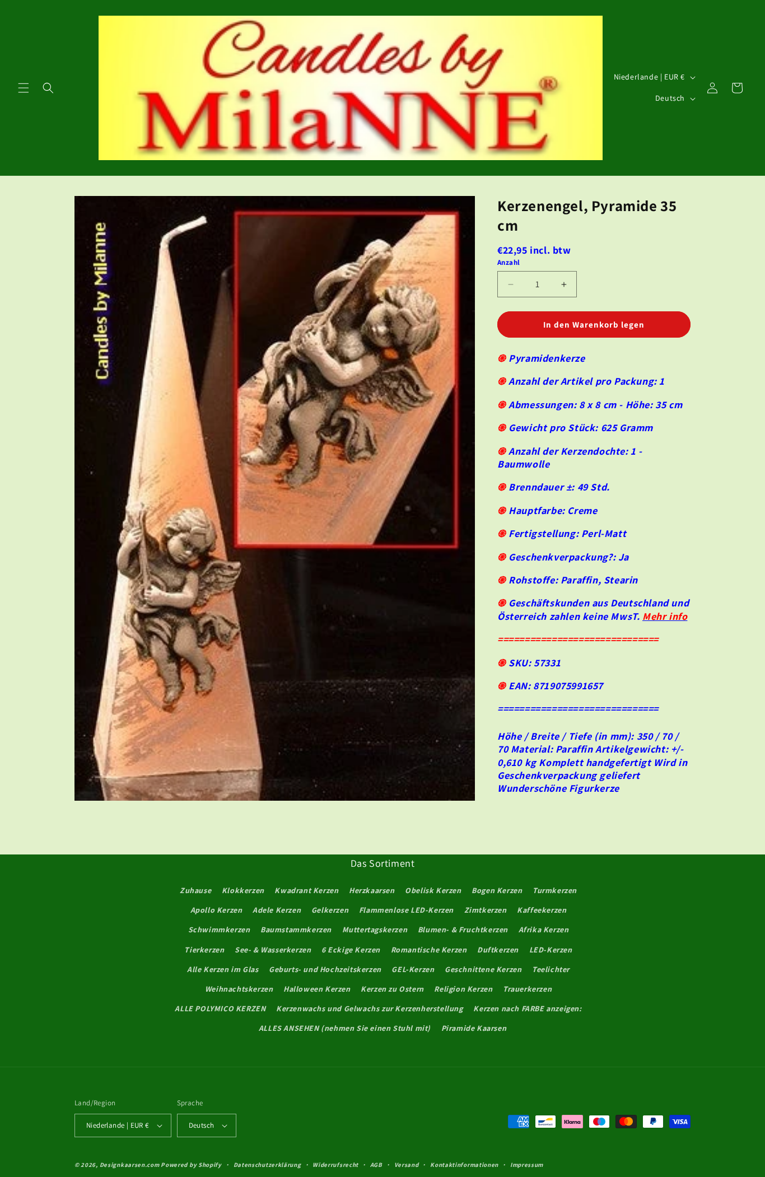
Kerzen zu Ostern (392, 989)
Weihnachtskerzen (239, 989)
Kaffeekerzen (541, 910)
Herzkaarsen (372, 890)
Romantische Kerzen (429, 950)
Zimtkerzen (485, 910)
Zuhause (195, 890)
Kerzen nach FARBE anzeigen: (527, 1008)
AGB (376, 1165)
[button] (23, 88)
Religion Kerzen (463, 989)
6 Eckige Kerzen (350, 950)
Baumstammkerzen (296, 929)
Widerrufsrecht (335, 1165)
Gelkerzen (329, 910)
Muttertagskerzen (375, 929)
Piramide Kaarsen (474, 1028)
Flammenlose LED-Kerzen (406, 910)
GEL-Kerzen (412, 969)
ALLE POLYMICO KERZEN (220, 1008)
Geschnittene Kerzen (483, 969)
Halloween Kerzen (317, 989)
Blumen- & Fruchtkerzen (463, 929)
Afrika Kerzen (544, 929)
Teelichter (551, 969)
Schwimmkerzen (219, 929)
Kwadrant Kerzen (306, 890)
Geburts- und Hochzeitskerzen (325, 969)
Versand (406, 1165)
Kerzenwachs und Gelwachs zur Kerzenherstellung (369, 1008)
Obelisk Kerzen (433, 890)
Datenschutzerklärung (267, 1165)
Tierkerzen (204, 950)
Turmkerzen (555, 890)
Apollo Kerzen (216, 910)
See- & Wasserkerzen (273, 950)
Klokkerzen (243, 890)
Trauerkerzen (527, 989)
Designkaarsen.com (130, 1165)
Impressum (526, 1165)
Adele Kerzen (277, 910)
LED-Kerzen (550, 950)
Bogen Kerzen (497, 890)
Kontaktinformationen (464, 1165)
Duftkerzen (498, 950)
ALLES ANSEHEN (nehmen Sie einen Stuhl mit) (345, 1028)
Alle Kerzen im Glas (222, 969)
